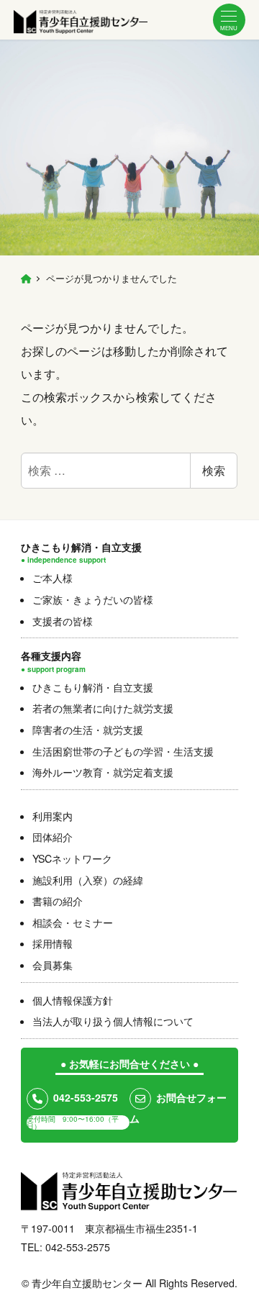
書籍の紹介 (57, 901)
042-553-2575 (85, 1097)
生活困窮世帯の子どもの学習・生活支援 (123, 751)
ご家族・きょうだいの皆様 (92, 599)
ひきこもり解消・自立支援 (92, 687)
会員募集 (52, 965)
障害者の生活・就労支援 (87, 729)
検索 (213, 470)
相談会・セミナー (72, 922)
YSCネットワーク (72, 858)
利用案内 (52, 816)
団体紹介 (52, 837)
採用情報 (52, 943)
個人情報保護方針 (72, 1000)
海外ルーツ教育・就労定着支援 (102, 772)
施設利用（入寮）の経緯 (87, 880)
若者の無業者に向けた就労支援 (102, 708)
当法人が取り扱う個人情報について (113, 1021)
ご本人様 (52, 578)
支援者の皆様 (62, 621)
